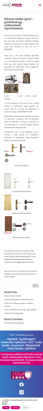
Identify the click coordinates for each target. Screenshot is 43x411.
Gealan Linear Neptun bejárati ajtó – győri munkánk (20, 310)
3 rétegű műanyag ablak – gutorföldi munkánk (18, 299)
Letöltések (30, 348)
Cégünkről (12, 339)
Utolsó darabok (15, 348)
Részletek (4, 404)
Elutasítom (15, 407)
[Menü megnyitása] (39, 5)
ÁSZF (31, 342)
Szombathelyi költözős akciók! (13, 313)
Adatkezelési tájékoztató (14, 342)
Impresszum (17, 345)
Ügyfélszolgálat (27, 339)
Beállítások (25, 407)
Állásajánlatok (33, 345)
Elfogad (6, 407)
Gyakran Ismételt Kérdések (12, 296)
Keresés (36, 285)
